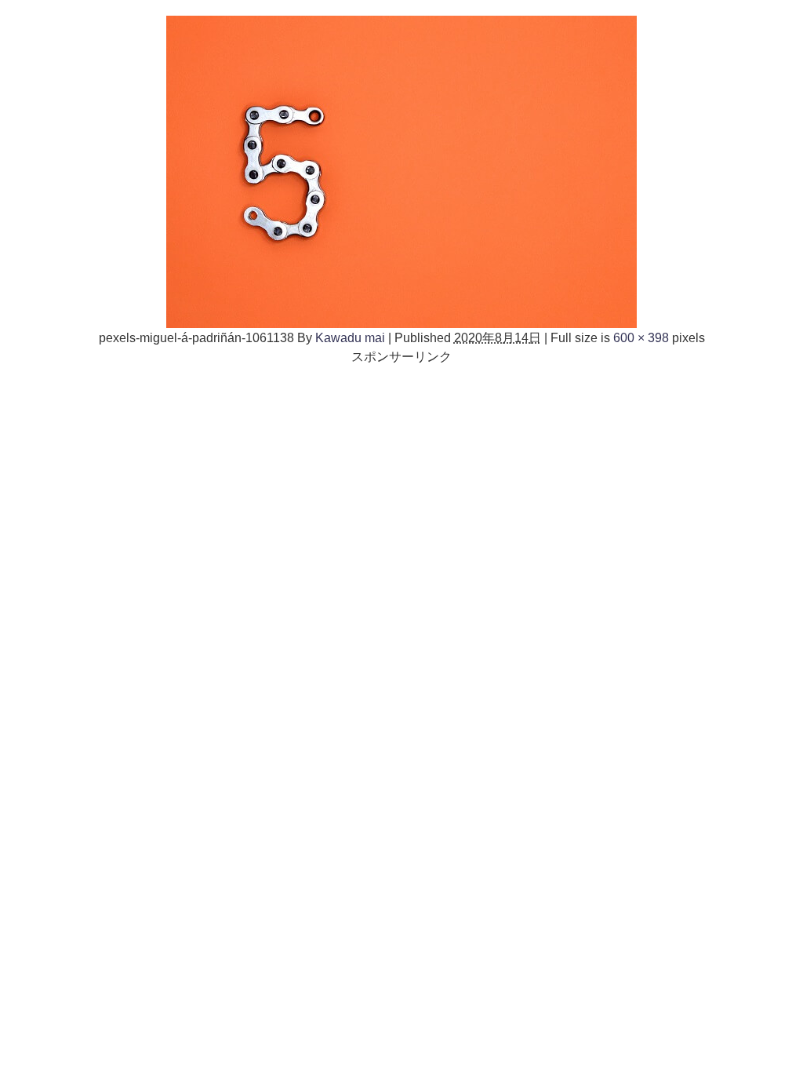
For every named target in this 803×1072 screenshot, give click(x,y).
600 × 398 (641, 337)
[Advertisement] (401, 475)
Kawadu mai (350, 337)
